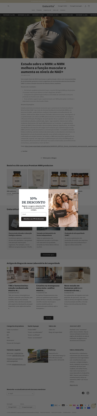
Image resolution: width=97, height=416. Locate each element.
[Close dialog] (76, 191)
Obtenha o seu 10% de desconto (33, 219)
